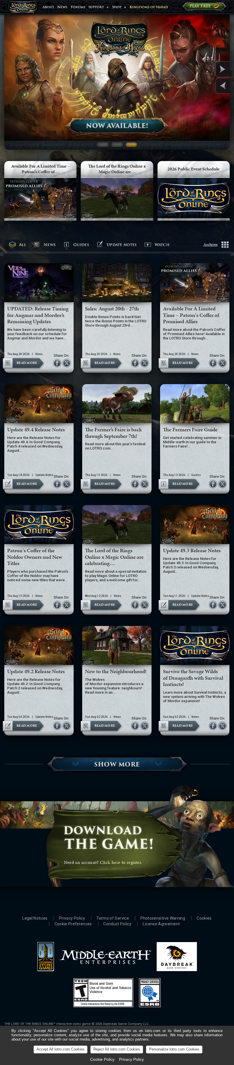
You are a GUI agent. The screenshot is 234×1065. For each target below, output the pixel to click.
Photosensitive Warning (162, 918)
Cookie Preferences (73, 924)
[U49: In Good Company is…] (209, 69)
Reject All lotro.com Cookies (116, 1049)
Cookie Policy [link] (102, 1059)
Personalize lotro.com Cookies (174, 1049)
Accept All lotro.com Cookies (60, 1049)
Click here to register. (121, 862)
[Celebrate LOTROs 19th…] (209, 86)
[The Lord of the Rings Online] (22, 8)
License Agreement (161, 924)
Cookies (204, 918)
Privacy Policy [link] (131, 1059)
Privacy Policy (72, 918)
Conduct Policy (117, 924)
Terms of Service (112, 918)
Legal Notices (35, 918)
